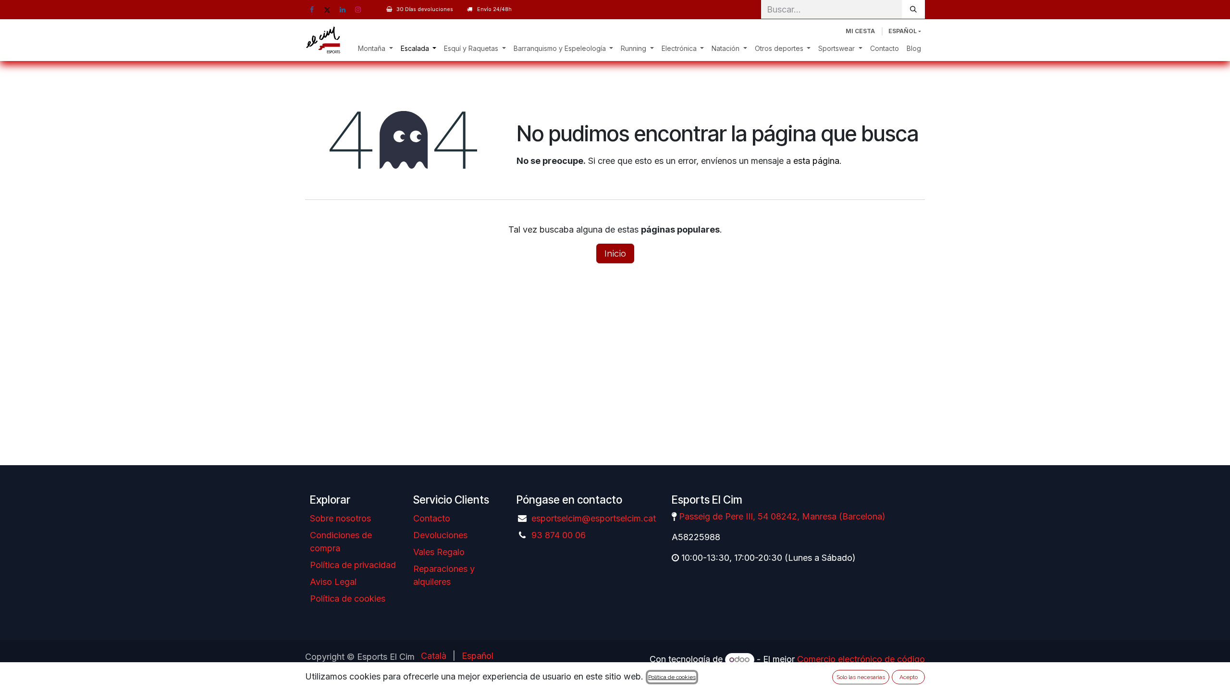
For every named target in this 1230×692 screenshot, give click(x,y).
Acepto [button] (908, 677)
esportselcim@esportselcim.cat (593, 518)
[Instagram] (358, 9)
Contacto (431, 518)
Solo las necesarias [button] (860, 677)
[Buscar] (913, 9)
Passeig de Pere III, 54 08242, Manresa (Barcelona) (782, 516)
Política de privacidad (353, 565)
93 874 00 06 (558, 535)
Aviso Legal (333, 582)
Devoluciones (440, 535)
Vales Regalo (439, 552)
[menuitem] (375, 48)
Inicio (615, 253)
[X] (327, 9)
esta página (816, 161)
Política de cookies (347, 598)
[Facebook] (312, 9)
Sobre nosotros (340, 518)
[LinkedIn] (342, 9)
